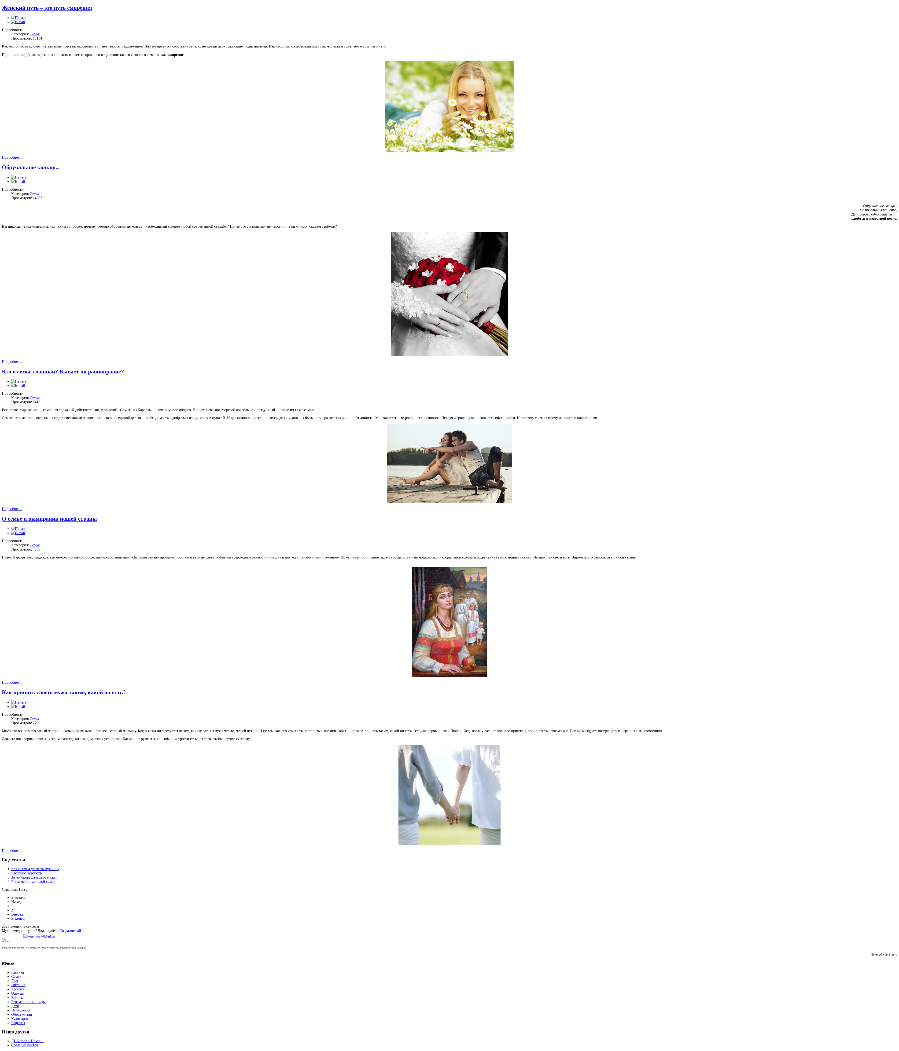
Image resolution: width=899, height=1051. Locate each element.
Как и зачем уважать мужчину (35, 869)
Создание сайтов (72, 931)
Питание (18, 985)
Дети (15, 1006)
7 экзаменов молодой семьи (33, 881)
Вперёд (17, 914)
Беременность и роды (28, 1002)
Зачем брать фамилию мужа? (34, 877)
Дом (14, 981)
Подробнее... (12, 157)
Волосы (17, 998)
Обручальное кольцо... (31, 167)
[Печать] (18, 18)
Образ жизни (21, 1014)
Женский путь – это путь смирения (47, 8)
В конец (18, 918)
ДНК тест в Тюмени (27, 1041)
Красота (17, 989)
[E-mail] (18, 22)
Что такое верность (26, 873)
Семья (35, 34)
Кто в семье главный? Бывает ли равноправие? (63, 372)
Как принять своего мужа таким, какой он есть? (64, 692)
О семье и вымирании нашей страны (49, 519)
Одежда (17, 993)
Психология (20, 1010)
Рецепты (18, 1023)
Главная (17, 972)
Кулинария (20, 1019)
